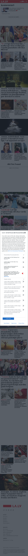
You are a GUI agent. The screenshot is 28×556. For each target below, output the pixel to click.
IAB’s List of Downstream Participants (15, 250)
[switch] (23, 257)
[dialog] (14, 278)
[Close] (25, 233)
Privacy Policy (21, 323)
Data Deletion (6, 323)
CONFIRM (8, 318)
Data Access (14, 323)
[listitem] (14, 255)
